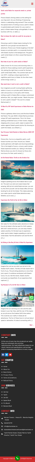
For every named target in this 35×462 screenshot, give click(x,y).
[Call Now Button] (17, 458)
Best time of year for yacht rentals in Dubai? (14, 61)
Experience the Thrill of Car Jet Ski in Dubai (14, 200)
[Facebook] (3, 354)
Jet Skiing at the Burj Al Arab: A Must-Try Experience (17, 242)
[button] (32, 4)
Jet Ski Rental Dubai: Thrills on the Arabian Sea (15, 157)
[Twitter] (6, 354)
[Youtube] (10, 354)
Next (32, 325)
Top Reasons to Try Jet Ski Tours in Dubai (13, 285)
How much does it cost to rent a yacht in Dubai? (15, 84)
